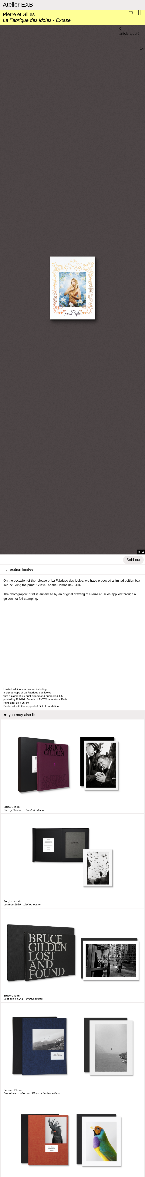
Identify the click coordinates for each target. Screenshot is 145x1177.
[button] (4, 550)
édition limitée (20, 569)
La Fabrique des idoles (67, 580)
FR (131, 13)
